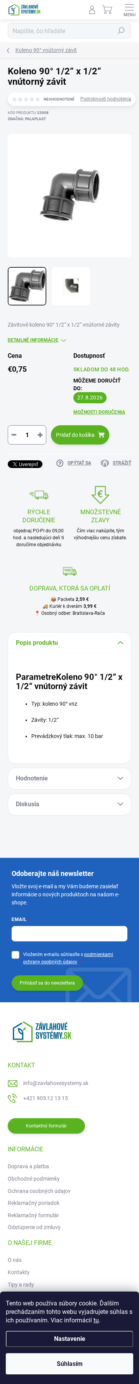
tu (96, 1320)
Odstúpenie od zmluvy (34, 1227)
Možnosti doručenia (99, 412)
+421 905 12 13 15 (45, 1098)
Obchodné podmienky (34, 1179)
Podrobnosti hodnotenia (105, 99)
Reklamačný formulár (33, 1215)
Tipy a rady (21, 1285)
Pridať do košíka (75, 435)
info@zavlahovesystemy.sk (55, 1083)
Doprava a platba (28, 1166)
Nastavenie (69, 1338)
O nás (15, 1260)
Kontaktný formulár (46, 1126)
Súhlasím (70, 1363)
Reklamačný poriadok (33, 1203)
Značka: (27, 119)
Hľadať (121, 31)
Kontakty (19, 1272)
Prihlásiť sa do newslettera (47, 983)
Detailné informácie (33, 340)
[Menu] (129, 9)
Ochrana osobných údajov (39, 1191)
